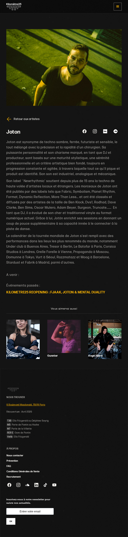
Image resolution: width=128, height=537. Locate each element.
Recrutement (13, 476)
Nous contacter (14, 455)
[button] (118, 6)
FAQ (8, 466)
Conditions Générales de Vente (23, 471)
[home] (13, 6)
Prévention (12, 460)
